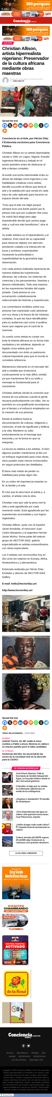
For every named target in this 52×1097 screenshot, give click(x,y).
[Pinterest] (25, 125)
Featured (30, 733)
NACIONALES (22, 1053)
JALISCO (10, 1053)
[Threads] (41, 125)
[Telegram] (46, 125)
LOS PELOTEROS (19, 1060)
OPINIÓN (35, 1053)
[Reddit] (15, 125)
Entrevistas (39, 1056)
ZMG (44, 1053)
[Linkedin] (20, 125)
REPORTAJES (24, 1056)
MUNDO (12, 1056)
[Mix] (30, 125)
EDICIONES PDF (36, 1060)
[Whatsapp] (36, 125)
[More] (4, 130)
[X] (10, 125)
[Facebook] (4, 125)
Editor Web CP (18, 81)
